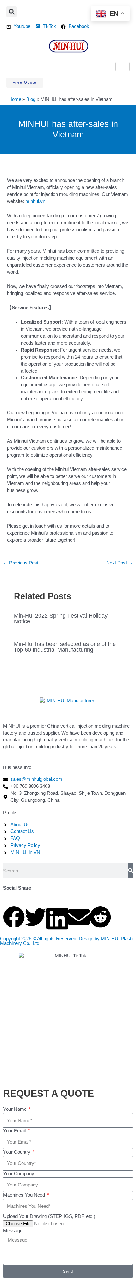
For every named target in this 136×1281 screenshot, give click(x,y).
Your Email (15, 1130)
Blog (30, 99)
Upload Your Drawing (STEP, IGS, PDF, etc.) (49, 1216)
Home (15, 99)
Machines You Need (24, 1195)
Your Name (15, 1109)
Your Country (17, 1152)
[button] (11, 11)
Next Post (119, 562)
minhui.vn (35, 201)
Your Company (18, 1173)
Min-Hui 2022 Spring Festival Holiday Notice (61, 618)
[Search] (130, 870)
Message (12, 1230)
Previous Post (20, 562)
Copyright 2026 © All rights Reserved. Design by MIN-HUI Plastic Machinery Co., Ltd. (67, 941)
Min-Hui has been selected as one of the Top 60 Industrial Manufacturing (65, 646)
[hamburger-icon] (122, 66)
